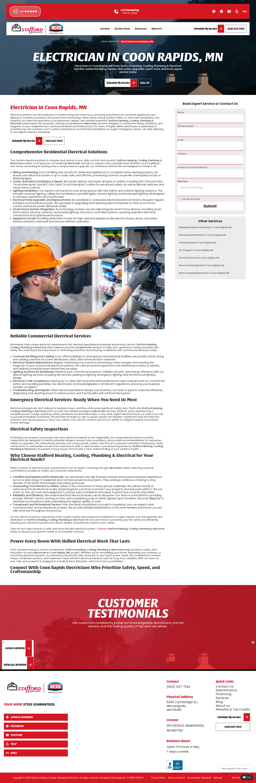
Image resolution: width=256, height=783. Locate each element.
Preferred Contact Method (192, 167)
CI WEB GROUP (135, 777)
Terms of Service (176, 777)
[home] (38, 28)
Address (182, 153)
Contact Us (224, 686)
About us (223, 705)
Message (182, 181)
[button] (106, 29)
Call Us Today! (129, 13)
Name (180, 112)
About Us (156, 28)
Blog (219, 702)
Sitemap (218, 777)
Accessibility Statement (199, 777)
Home (104, 41)
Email (180, 140)
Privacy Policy (158, 777)
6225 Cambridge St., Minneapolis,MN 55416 (182, 706)
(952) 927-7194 (178, 687)
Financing (223, 694)
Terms (197, 199)
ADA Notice (237, 777)
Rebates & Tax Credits (233, 709)
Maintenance (226, 690)
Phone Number (185, 126)
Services (222, 698)
